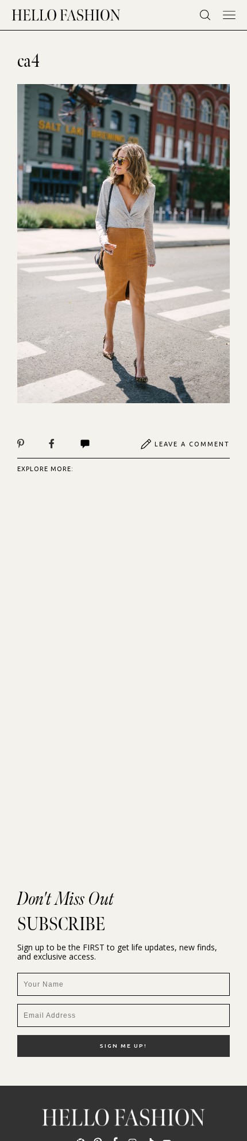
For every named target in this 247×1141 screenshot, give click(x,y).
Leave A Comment (192, 444)
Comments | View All (97, 444)
